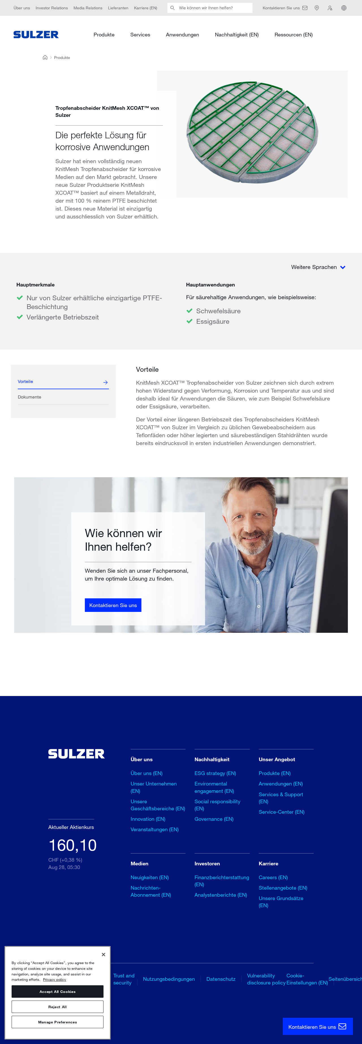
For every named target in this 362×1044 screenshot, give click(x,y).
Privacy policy (54, 979)
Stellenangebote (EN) (283, 888)
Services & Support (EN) (281, 797)
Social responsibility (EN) (217, 804)
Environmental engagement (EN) (214, 787)
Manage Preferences (57, 1022)
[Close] (103, 954)
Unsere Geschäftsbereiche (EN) (158, 804)
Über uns (22, 7)
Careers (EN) (273, 877)
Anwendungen (182, 34)
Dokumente (29, 396)
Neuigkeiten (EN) (150, 877)
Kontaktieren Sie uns (113, 605)
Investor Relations (52, 7)
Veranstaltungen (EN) (155, 829)
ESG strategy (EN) (215, 773)
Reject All (57, 1006)
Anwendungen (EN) (281, 783)
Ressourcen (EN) (294, 34)
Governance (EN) (214, 819)
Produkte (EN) (275, 773)
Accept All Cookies (58, 991)
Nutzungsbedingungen (169, 979)
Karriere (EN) (145, 7)
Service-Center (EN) (282, 812)
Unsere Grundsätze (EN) (281, 901)
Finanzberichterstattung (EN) (222, 880)
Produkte (104, 34)
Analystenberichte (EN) (221, 895)
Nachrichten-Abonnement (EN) (151, 891)
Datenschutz (221, 979)
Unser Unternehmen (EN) (154, 787)
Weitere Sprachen (315, 267)
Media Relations (88, 7)
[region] (58, 992)
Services (140, 34)
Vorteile (25, 381)
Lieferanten (118, 7)
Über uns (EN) (147, 773)
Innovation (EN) (148, 819)
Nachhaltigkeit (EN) (237, 34)
